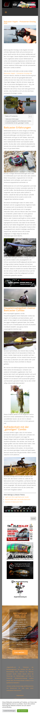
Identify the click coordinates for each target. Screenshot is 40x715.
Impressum (20, 695)
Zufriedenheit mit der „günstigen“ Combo (17, 123)
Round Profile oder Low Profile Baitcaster (17, 499)
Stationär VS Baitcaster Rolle (14, 502)
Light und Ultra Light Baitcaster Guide (17, 497)
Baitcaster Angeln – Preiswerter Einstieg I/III (17, 73)
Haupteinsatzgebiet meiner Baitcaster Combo (18, 121)
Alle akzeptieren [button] (22, 711)
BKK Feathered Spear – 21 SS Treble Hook (20, 615)
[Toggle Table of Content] (29, 116)
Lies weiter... (20, 652)
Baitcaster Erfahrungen (12, 119)
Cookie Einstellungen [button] (9, 711)
